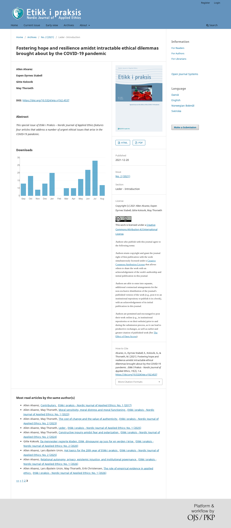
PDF (140, 142)
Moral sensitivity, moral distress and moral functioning (92, 410)
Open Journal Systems (184, 74)
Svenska (176, 111)
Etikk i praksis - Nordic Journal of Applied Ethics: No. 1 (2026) (69, 473)
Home (14, 25)
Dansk (175, 94)
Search (213, 25)
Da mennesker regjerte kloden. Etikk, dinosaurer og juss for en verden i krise (87, 441)
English (175, 100)
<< (17, 480)
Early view (52, 25)
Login (217, 2)
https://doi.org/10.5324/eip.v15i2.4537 (46, 100)
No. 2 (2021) (47, 37)
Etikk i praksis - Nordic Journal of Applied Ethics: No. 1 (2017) (95, 405)
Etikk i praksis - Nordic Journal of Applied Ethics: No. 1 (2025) (104, 428)
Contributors (49, 405)
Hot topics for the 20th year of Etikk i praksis (91, 450)
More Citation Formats (130, 381)
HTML (124, 142)
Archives (69, 25)
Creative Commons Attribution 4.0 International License (136, 229)
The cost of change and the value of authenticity (88, 419)
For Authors (177, 53)
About (84, 25)
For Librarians (178, 58)
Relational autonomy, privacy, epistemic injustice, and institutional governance (89, 459)
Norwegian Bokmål (182, 105)
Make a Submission (185, 127)
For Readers (177, 48)
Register (205, 2)
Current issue (32, 25)
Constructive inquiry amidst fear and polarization (89, 432)
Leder (62, 428)
